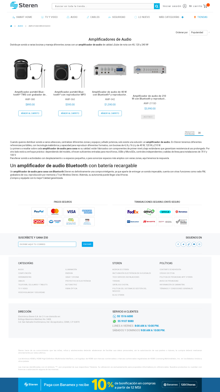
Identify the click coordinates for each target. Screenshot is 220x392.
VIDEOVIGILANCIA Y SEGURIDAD (31, 292)
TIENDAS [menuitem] (201, 17)
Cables (21, 281)
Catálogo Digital (120, 284)
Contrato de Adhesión (170, 269)
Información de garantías (172, 284)
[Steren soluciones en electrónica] (24, 5)
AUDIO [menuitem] (73, 17)
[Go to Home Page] (11, 26)
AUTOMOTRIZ (71, 284)
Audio (21, 269)
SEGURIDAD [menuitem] (118, 17)
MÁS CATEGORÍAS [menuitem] (169, 17)
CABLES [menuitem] (94, 17)
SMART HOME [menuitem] (23, 17)
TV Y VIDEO (23, 288)
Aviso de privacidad (169, 281)
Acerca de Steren (120, 269)
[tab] (63, 264)
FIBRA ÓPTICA (71, 288)
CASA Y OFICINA (72, 277)
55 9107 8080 (126, 321)
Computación (24, 273)
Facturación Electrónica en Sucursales (131, 273)
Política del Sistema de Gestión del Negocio (129, 290)
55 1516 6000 (125, 316)
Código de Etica (167, 273)
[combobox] (107, 6)
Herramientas (24, 277)
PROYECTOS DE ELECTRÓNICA (78, 281)
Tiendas (116, 281)
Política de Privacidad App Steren (176, 277)
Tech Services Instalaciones (125, 277)
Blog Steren (118, 295)
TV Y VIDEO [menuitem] (51, 17)
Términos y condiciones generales (176, 288)
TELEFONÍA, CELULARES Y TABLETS (33, 284)
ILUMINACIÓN (71, 269)
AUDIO (20, 26)
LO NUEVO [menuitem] (143, 17)
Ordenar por (182, 32)
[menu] (110, 17)
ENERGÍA (69, 273)
